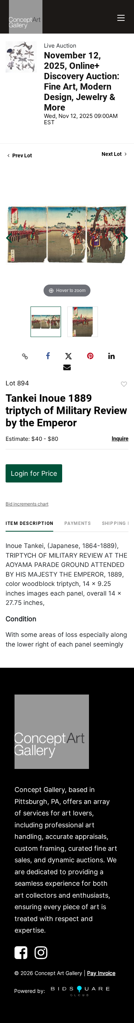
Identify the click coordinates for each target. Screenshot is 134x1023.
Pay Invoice (101, 973)
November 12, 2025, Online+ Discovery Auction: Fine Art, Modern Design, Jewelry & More (81, 81)
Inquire (120, 438)
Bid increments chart (27, 504)
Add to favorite (123, 384)
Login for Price (34, 473)
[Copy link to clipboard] (25, 356)
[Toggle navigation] (121, 17)
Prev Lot (21, 155)
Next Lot (112, 154)
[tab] (29, 526)
